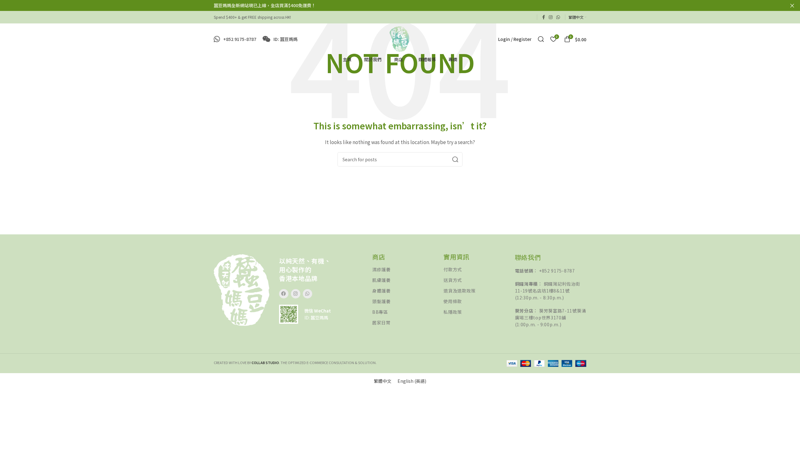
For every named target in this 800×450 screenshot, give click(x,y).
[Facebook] (283, 293)
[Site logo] (400, 38)
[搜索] (541, 39)
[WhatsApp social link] (558, 17)
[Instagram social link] (550, 17)
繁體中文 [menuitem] (382, 381)
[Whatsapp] (307, 293)
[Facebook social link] (543, 17)
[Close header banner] (792, 5)
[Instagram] (295, 293)
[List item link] (407, 269)
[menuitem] (382, 381)
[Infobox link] (235, 39)
